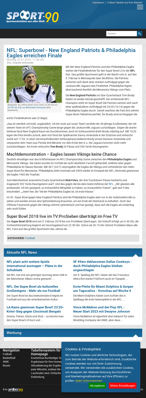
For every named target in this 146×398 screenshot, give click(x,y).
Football (30, 238)
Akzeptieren (97, 385)
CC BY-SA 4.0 (14, 107)
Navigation (11, 350)
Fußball (7, 354)
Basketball (9, 357)
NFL (111, 184)
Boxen (6, 365)
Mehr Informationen (88, 380)
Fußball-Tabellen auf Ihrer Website (124, 3)
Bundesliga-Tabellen (56, 357)
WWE (6, 361)
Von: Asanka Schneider (20, 62)
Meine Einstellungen (122, 385)
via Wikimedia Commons (34, 107)
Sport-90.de (32, 16)
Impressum (98, 3)
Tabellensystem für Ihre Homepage (49, 352)
